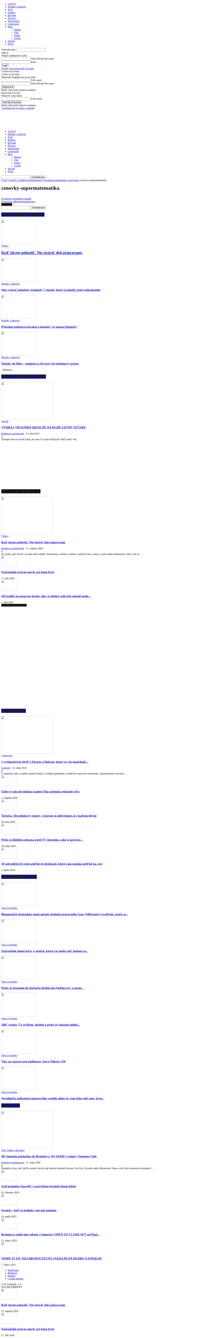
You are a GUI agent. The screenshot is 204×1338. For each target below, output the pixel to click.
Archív (17, 38)
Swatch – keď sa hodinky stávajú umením (28, 1210)
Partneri (11, 1275)
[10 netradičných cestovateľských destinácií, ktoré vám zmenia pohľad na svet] (9, 857)
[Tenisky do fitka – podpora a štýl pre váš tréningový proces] (18, 354)
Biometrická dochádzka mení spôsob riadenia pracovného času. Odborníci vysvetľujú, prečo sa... (64, 914)
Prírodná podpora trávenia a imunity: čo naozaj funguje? (39, 326)
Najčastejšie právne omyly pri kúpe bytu (27, 572)
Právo (11, 44)
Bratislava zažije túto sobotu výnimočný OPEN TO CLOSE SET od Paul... (50, 1234)
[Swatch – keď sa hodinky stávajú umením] (9, 1204)
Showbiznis (13, 21)
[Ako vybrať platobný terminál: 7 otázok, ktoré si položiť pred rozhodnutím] (18, 281)
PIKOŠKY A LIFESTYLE (22, 214)
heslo (33, 62)
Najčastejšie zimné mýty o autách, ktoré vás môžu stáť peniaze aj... (44, 951)
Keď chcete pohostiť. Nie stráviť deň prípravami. (42, 253)
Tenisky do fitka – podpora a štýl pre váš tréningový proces (40, 363)
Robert (17, 29)
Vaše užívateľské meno (42, 58)
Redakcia (12, 1273)
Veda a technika (9, 908)
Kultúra (11, 12)
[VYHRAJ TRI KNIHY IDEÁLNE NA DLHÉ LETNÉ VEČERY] (27, 418)
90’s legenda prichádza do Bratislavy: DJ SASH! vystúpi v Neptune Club (49, 1156)
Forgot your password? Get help (17, 68)
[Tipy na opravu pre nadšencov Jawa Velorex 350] (18, 1052)
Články (5, 245)
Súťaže (11, 41)
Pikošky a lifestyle (17, 6)
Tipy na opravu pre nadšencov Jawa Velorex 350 (33, 1061)
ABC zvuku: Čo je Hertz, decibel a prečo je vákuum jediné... (40, 1024)
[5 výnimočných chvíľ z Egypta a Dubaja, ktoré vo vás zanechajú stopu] (27, 752)
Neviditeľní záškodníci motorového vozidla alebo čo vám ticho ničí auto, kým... (52, 1098)
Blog (10, 26)
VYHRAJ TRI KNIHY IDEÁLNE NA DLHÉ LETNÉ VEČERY (43, 427)
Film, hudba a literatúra (13, 1150)
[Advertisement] (59, 117)
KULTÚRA (10, 1105)
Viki (16, 32)
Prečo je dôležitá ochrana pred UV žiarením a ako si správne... (42, 839)
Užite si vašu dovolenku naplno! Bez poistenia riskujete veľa (40, 791)
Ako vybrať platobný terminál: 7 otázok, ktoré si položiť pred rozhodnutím (50, 290)
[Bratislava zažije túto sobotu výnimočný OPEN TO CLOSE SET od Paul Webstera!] (9, 1228)
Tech (10, 9)
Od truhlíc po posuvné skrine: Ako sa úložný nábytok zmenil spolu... (46, 596)
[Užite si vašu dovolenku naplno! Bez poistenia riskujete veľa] (9, 785)
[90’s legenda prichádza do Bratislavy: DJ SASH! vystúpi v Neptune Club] (27, 1147)
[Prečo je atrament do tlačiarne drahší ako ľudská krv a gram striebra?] (18, 979)
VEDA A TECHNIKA (19, 877)
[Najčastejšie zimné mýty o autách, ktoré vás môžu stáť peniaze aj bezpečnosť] (18, 942)
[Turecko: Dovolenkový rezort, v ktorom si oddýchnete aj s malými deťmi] (9, 809)
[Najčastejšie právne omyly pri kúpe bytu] (9, 566)
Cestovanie (13, 24)
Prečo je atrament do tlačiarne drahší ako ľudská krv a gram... (42, 988)
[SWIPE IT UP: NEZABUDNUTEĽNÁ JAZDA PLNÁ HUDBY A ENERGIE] (9, 1252)
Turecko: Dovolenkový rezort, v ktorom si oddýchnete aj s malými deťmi (48, 815)
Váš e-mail (36, 80)
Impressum (13, 1270)
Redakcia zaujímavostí (12, 433)
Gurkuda (5, 767)
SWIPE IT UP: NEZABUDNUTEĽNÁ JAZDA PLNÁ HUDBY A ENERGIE (51, 1258)
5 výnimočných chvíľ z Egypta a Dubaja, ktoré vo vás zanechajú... (44, 761)
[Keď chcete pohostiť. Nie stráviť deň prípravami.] (18, 243)
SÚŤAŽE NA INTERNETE (23, 376)
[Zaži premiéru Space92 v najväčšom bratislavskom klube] (9, 1180)
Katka (17, 35)
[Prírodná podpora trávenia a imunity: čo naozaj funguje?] (18, 317)
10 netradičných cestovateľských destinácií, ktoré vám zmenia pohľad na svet (51, 863)
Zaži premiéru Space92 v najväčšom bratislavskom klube (38, 1186)
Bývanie (12, 15)
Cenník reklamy (16, 1278)
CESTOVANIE (13, 711)
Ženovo (11, 18)
